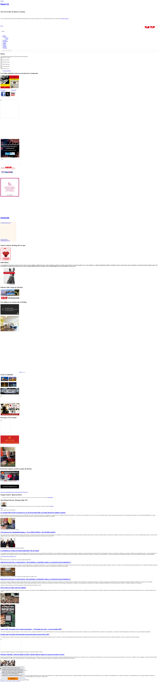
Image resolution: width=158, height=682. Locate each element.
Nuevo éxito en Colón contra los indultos (13, 587)
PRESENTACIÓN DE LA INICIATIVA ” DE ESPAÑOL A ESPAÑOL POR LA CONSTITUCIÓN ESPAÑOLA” (35, 562)
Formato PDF (13, 90)
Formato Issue (3, 90)
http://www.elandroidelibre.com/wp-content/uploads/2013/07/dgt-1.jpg (14, 492)
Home (1, 508)
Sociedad (5, 45)
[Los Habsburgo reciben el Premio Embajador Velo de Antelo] (7, 546)
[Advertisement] (9, 128)
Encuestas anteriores (7, 70)
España (4, 35)
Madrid (4, 44)
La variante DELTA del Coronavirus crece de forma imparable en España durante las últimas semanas (32, 512)
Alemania (51, 506)
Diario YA (4, 4)
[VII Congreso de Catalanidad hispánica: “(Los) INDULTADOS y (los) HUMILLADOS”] (7, 528)
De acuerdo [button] (12, 678)
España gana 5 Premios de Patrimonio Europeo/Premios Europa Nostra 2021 (24, 634)
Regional (4, 36)
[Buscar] (2, 51)
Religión (4, 43)
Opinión (4, 46)
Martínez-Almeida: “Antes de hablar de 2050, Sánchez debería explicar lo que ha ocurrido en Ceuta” (32, 654)
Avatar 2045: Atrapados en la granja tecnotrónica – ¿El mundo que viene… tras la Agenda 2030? (31, 629)
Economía (5, 40)
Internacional (5, 41)
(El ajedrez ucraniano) (64, 18)
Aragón (6, 37)
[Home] (2, 1)
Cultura (4, 42)
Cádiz (6, 39)
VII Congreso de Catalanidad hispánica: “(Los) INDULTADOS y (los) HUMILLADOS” (28, 532)
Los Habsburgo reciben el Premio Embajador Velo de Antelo (19, 550)
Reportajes (5, 47)
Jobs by (22, 372)
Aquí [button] (21, 675)
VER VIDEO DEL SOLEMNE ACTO (8, 556)
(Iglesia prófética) (50, 497)
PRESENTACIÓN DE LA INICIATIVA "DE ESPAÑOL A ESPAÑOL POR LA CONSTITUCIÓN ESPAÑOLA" (35, 579)
